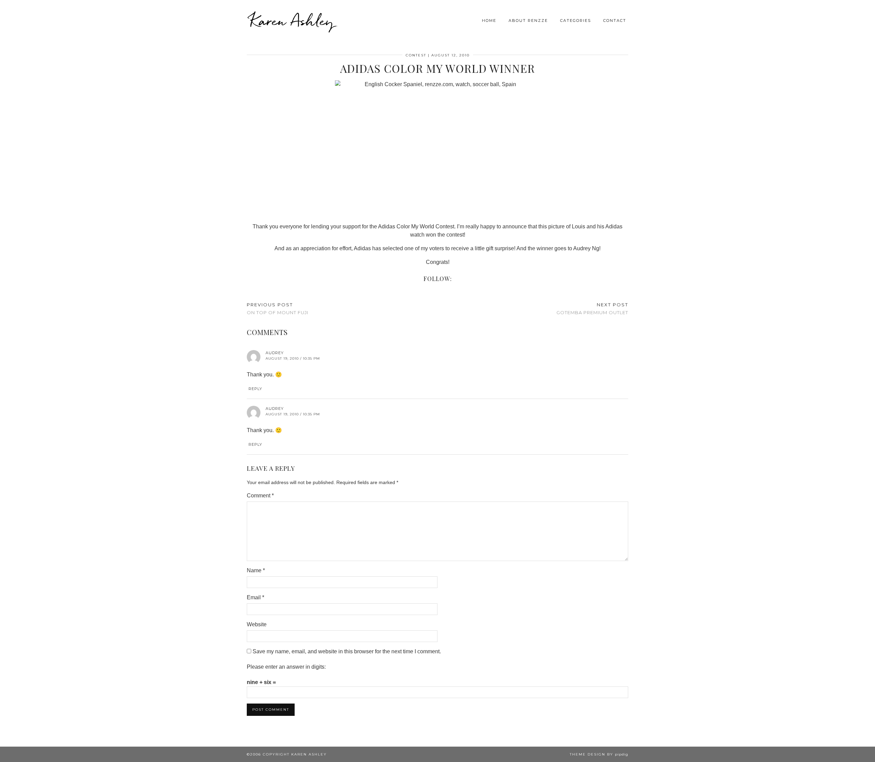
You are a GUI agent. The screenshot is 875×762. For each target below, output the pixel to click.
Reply (255, 388)
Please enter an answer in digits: (286, 667)
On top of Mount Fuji (277, 308)
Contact (614, 20)
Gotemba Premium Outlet (592, 308)
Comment (260, 495)
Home (489, 20)
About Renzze (528, 20)
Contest (416, 55)
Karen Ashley (292, 20)
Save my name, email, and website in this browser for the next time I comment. (347, 651)
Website (257, 624)
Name (256, 570)
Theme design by (599, 754)
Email (255, 597)
